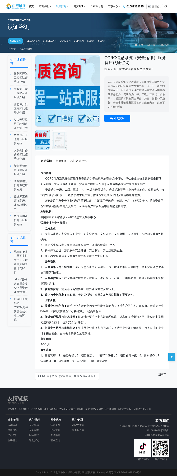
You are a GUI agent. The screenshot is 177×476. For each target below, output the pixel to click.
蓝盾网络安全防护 (94, 409)
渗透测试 (34, 440)
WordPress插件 (67, 409)
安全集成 (34, 424)
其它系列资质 (26, 49)
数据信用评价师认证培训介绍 (21, 220)
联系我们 (162, 421)
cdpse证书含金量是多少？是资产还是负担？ (21, 285)
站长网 (80, 409)
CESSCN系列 (33, 41)
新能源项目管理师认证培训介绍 (21, 170)
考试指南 (55, 435)
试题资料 (55, 424)
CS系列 (90, 41)
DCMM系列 (65, 41)
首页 (31, 6)
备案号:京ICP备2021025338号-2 (123, 472)
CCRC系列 (15, 41)
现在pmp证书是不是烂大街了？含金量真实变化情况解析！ (21, 262)
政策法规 (55, 430)
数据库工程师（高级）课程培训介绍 (21, 202)
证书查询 (55, 440)
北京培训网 (110, 409)
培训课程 (44, 6)
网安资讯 (78, 6)
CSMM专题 (97, 6)
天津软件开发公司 (142, 409)
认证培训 (12, 424)
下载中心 (113, 6)
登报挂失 (12, 409)
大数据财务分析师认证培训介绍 (21, 154)
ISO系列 (101, 41)
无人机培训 (24, 409)
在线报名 (12, 440)
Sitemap (100, 472)
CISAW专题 (78, 424)
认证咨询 (61, 6)
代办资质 (12, 435)
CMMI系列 (79, 41)
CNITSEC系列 (49, 41)
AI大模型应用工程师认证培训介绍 (21, 123)
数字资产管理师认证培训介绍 (21, 139)
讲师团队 (12, 430)
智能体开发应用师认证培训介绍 (21, 108)
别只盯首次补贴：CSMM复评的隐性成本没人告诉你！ (21, 309)
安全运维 (34, 430)
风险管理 (34, 435)
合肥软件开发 (124, 409)
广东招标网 (37, 409)
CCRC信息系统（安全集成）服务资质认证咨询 (67, 376)
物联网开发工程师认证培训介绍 (21, 77)
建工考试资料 (51, 409)
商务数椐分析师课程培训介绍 (21, 185)
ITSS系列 (12, 49)
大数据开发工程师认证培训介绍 (21, 93)
